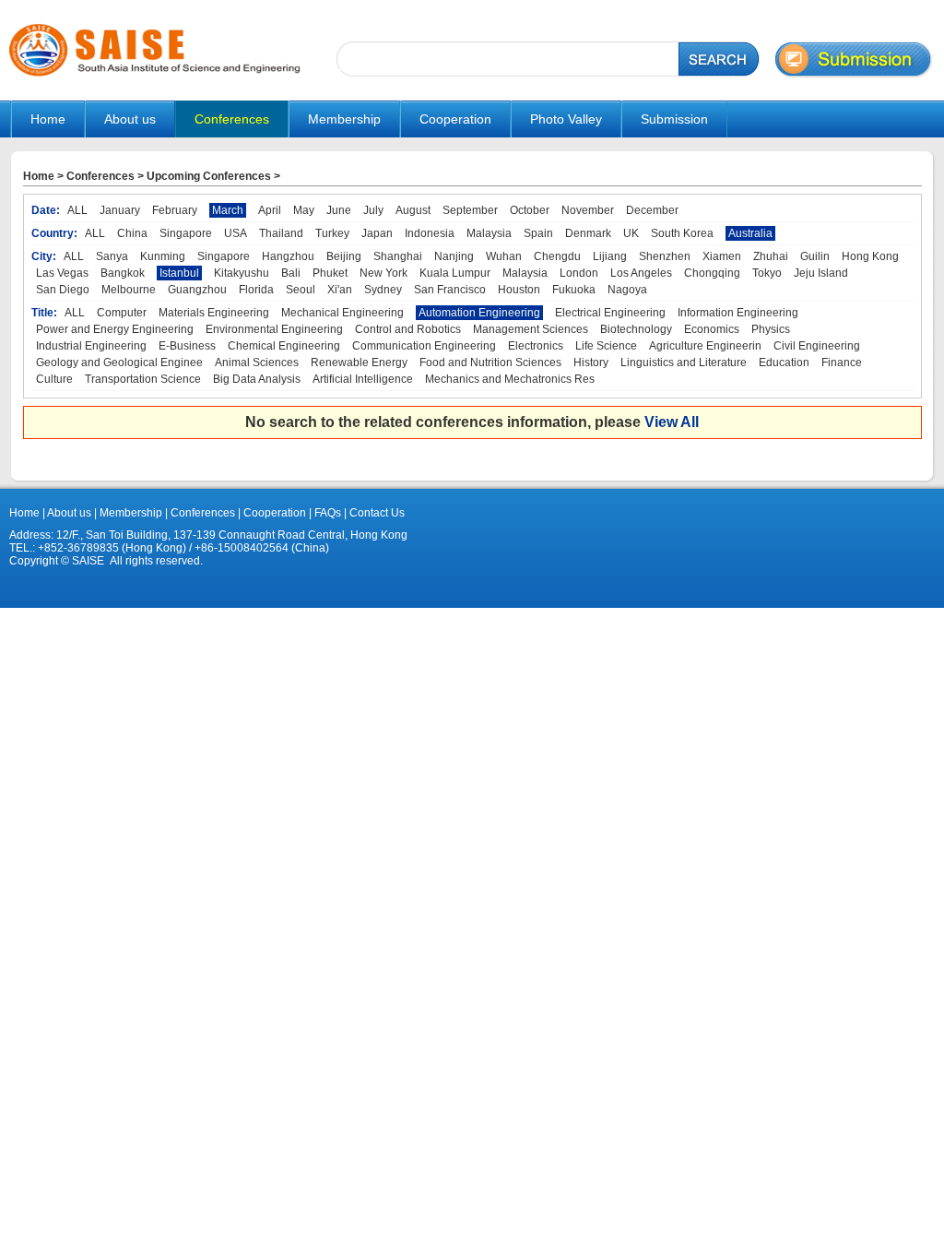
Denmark (588, 233)
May (303, 210)
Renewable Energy (359, 362)
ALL (77, 210)
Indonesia (429, 233)
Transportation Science (143, 379)
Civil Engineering (816, 345)
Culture (54, 379)
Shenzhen (664, 256)
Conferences (100, 176)
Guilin (815, 256)
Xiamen (721, 256)
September (470, 210)
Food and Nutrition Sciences (490, 362)
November (587, 210)
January (120, 210)
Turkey (332, 233)
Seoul (300, 289)
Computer (122, 312)
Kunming (162, 256)
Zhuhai (770, 256)
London (579, 273)
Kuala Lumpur (454, 273)
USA (235, 233)
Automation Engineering (479, 312)
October (529, 210)
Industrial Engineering (91, 345)
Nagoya (627, 289)
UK (631, 233)
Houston (519, 289)
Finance (841, 362)
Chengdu (557, 256)
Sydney (383, 289)
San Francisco (450, 289)
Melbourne (128, 289)
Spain (538, 233)
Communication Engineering (424, 345)
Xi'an (339, 289)
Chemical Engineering (284, 345)
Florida (256, 289)
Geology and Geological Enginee (119, 362)
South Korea (682, 233)
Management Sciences (530, 329)
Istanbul (179, 273)
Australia (750, 233)
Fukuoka (574, 289)
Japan (377, 233)
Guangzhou (197, 289)
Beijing (343, 256)
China (132, 233)
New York (383, 273)
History (590, 362)
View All (671, 422)
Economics (711, 329)
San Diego (62, 289)
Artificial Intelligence (363, 379)
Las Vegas (62, 273)
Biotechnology (636, 329)
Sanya (112, 256)
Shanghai (397, 256)
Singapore (185, 233)
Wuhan (504, 256)
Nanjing (454, 256)
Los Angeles (641, 273)
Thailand (281, 233)
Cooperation (273, 512)
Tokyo (767, 273)
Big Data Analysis (257, 379)
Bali (291, 273)
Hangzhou (288, 256)
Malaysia (489, 233)
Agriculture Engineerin (705, 345)
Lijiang (610, 256)
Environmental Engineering (274, 329)
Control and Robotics (408, 329)
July (373, 210)
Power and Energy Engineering (115, 329)
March (227, 210)
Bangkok (122, 273)
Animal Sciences (257, 362)
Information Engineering (738, 312)
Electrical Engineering (610, 312)
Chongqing (712, 273)
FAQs (327, 512)
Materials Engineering (214, 312)
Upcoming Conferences (209, 176)
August (413, 210)
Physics (770, 329)
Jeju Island (821, 273)
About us (69, 512)
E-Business (187, 345)
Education (784, 362)
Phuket (330, 273)
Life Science (606, 345)
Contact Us (376, 512)
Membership (131, 512)
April (269, 210)
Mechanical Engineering (342, 312)
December (652, 210)
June (338, 210)
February (174, 210)
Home (47, 119)
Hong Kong (870, 256)
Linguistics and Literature (683, 362)
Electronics (535, 345)
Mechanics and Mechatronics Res (510, 379)
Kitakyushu (241, 273)
